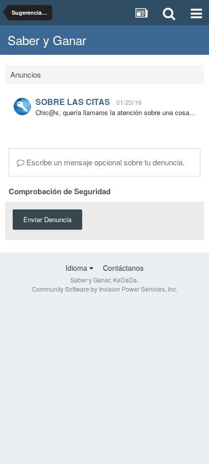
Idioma (77, 268)
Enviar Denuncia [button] (47, 219)
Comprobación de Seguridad (60, 191)
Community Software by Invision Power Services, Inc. (105, 288)
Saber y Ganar (47, 40)
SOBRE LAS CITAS (73, 102)
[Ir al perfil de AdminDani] (22, 106)
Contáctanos (123, 268)
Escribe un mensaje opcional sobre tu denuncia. (104, 162)
